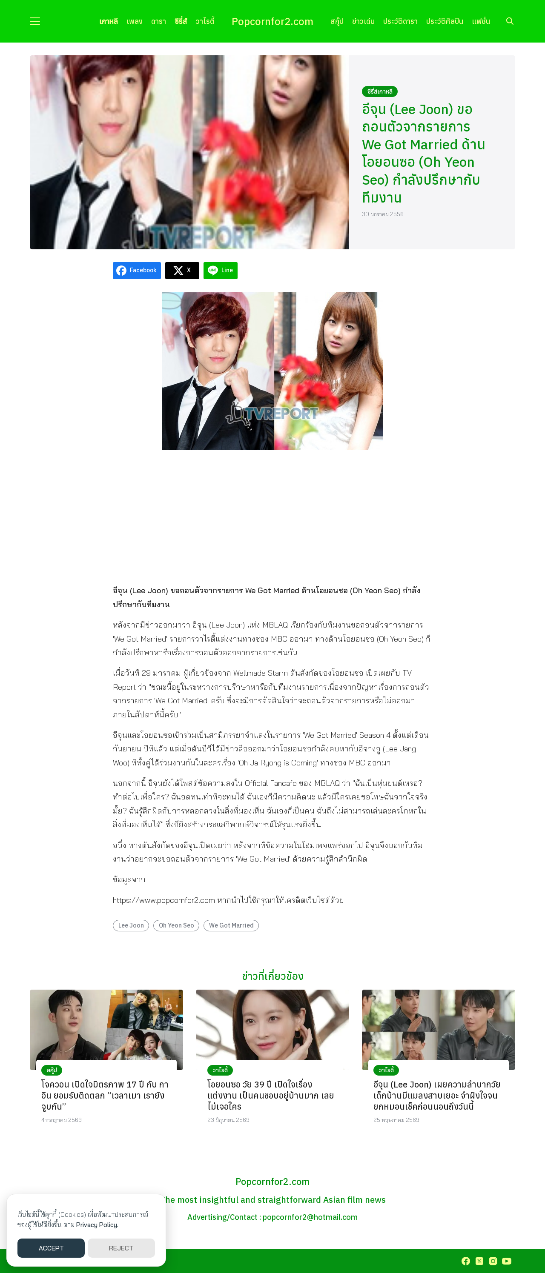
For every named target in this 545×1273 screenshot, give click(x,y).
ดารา (158, 21)
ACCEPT (51, 1248)
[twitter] (479, 1261)
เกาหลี (108, 21)
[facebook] (466, 1261)
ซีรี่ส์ (181, 21)
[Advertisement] (272, 516)
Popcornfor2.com (272, 21)
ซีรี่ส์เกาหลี (380, 91)
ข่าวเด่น (363, 21)
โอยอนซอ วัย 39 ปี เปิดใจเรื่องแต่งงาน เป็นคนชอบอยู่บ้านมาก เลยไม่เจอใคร (270, 1095)
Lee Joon (131, 925)
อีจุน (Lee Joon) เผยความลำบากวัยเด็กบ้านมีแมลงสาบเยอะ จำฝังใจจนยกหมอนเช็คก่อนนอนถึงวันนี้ (437, 1095)
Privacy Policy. (97, 1225)
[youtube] (507, 1261)
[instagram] (493, 1261)
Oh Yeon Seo (176, 925)
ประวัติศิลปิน (444, 21)
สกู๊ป (337, 21)
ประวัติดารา (400, 21)
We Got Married (231, 925)
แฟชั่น (481, 21)
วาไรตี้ (205, 21)
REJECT (121, 1248)
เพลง (134, 21)
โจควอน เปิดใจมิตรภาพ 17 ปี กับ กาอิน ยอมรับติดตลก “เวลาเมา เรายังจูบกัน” (105, 1095)
